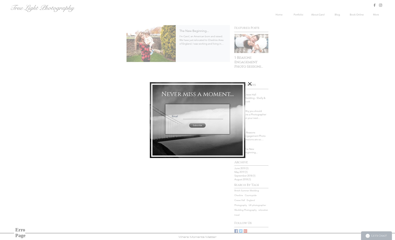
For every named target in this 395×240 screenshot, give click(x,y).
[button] (250, 84)
